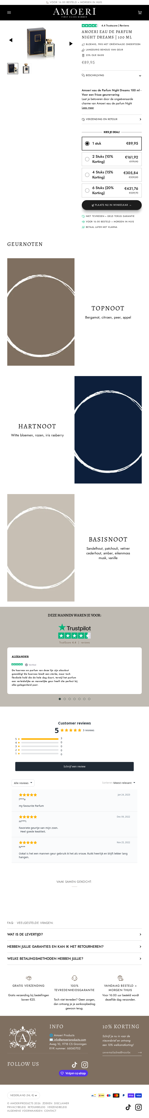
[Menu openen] (12, 12)
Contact (50, 1111)
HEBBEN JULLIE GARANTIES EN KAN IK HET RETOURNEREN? (55, 946)
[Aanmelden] (137, 1052)
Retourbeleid (36, 1107)
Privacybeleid (16, 1107)
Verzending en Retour (102, 119)
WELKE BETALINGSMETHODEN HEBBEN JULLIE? (45, 958)
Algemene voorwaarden (25, 1111)
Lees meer (88, 108)
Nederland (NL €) (22, 1095)
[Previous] (13, 42)
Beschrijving (95, 75)
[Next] (68, 41)
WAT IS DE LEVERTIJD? (25, 934)
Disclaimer (61, 1103)
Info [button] (56, 1026)
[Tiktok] (74, 1065)
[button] (111, 144)
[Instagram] (84, 1065)
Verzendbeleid (57, 1107)
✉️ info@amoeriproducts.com (67, 1040)
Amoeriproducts (21, 1103)
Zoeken (47, 1103)
